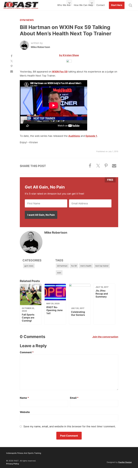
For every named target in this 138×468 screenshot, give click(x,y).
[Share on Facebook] (11, 55)
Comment (27, 352)
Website (25, 412)
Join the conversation (105, 336)
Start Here (116, 5)
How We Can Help (83, 5)
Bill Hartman (62, 266)
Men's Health (85, 266)
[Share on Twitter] (11, 61)
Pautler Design (125, 462)
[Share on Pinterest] (11, 66)
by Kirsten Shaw (69, 55)
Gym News (27, 20)
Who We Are (63, 5)
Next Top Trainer (101, 266)
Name (24, 397)
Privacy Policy (12, 464)
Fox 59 (74, 266)
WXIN (59, 273)
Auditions (74, 135)
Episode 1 (91, 135)
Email (74, 397)
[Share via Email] (11, 71)
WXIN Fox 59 (59, 71)
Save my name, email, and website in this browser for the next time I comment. (69, 426)
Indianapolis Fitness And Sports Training (21, 5)
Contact (100, 5)
